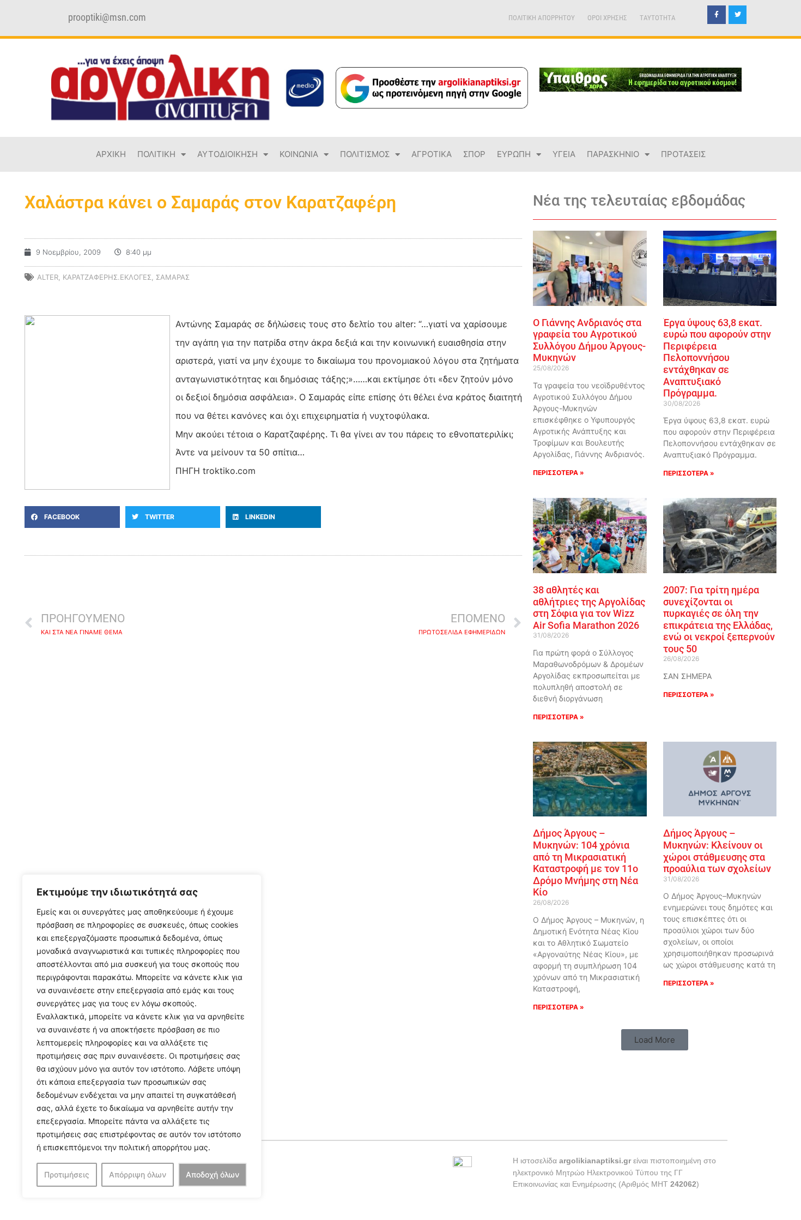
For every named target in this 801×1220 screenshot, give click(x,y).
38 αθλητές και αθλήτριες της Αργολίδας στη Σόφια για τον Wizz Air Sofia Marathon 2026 (589, 607)
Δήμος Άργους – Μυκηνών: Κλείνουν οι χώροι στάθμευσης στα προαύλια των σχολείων (717, 850)
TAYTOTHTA (658, 18)
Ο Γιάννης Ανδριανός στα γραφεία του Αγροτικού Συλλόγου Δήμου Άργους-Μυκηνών (589, 340)
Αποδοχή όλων (212, 1174)
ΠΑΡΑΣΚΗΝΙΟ (613, 154)
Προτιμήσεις (66, 1174)
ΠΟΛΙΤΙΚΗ (156, 154)
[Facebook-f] (716, 14)
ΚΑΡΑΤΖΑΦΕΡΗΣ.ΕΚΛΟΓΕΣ (107, 277)
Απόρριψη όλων (137, 1174)
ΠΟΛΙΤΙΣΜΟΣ (365, 154)
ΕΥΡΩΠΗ (514, 154)
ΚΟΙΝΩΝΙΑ (299, 154)
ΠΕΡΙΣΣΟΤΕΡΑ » (558, 472)
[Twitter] (738, 14)
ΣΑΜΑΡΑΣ (173, 277)
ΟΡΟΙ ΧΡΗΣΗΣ (607, 18)
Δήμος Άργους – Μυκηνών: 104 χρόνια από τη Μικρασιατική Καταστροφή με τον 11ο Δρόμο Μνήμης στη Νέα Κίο (585, 862)
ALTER (47, 277)
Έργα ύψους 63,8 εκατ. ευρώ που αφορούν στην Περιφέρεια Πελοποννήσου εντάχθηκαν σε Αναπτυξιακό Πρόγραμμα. (717, 358)
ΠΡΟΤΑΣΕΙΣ (683, 154)
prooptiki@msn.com (107, 17)
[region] (142, 1036)
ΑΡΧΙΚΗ (111, 154)
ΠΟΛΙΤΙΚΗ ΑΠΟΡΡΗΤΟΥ (541, 18)
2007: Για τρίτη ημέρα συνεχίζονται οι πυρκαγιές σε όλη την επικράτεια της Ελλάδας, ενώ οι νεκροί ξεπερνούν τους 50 (719, 619)
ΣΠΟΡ (474, 154)
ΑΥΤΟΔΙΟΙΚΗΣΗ (227, 154)
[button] (72, 517)
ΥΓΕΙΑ (564, 154)
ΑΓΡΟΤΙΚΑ (431, 154)
